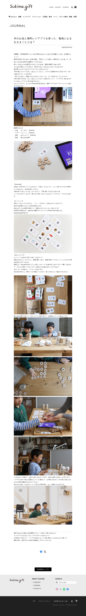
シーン (55, 17)
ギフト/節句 (63, 17)
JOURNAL (65, 7)
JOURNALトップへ (43, 569)
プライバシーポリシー (44, 601)
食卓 (50, 17)
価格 (70, 17)
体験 (19, 17)
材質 (75, 17)
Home (51, 7)
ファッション (36, 17)
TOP (34, 601)
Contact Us (37, 588)
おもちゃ (14, 17)
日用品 (45, 17)
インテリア (27, 17)
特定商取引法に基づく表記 (61, 601)
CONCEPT (58, 7)
